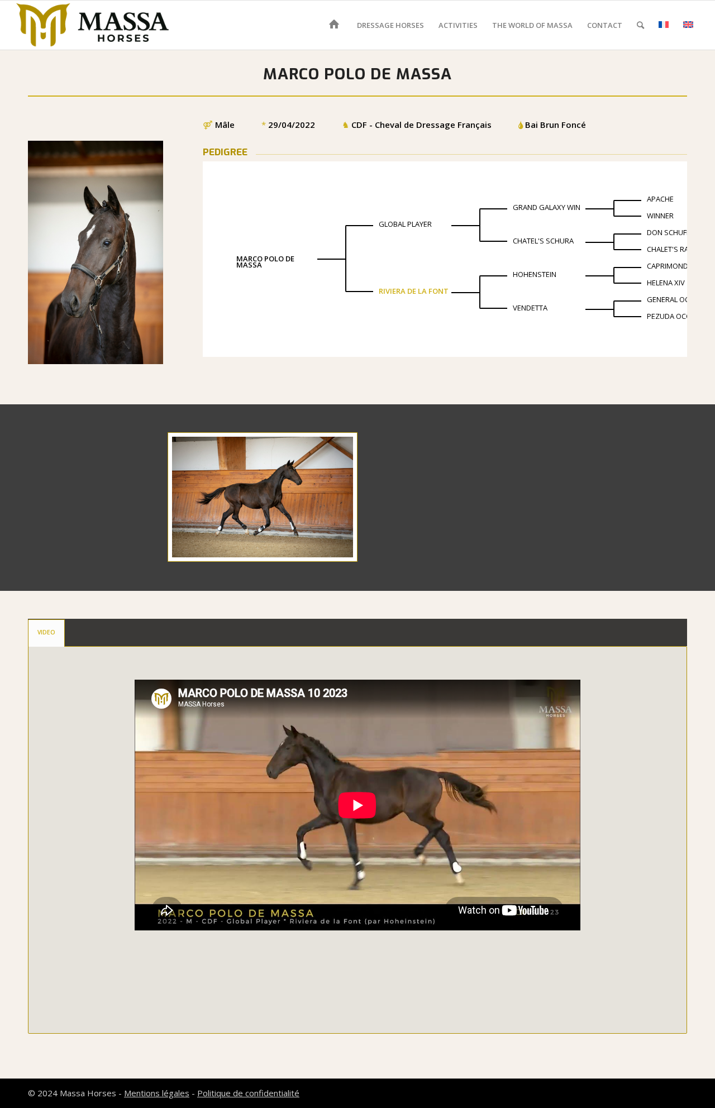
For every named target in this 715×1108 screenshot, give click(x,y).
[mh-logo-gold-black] (93, 25)
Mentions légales (156, 1093)
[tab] (46, 632)
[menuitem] (336, 25)
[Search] (640, 25)
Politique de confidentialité (248, 1093)
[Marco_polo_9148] (263, 497)
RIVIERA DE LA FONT (414, 291)
